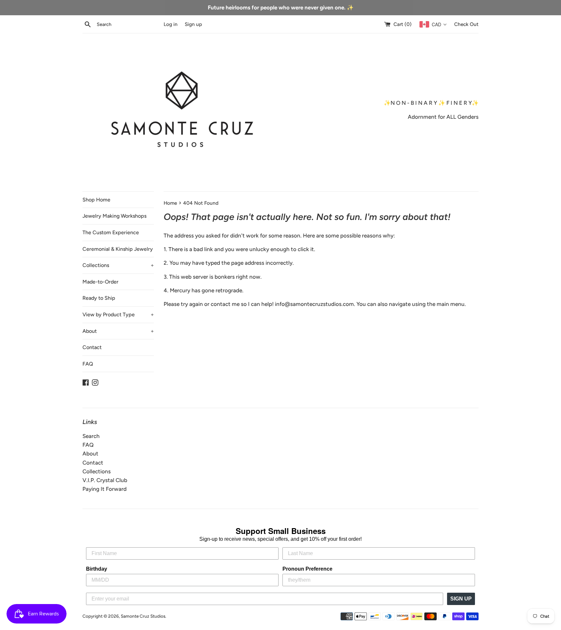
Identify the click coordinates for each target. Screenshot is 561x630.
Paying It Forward (104, 489)
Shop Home (96, 200)
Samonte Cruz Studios (143, 616)
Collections (118, 265)
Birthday (96, 569)
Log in (171, 24)
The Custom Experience (110, 232)
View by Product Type (118, 314)
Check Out (466, 24)
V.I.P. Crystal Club (104, 480)
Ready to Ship (98, 298)
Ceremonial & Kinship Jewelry (117, 249)
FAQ (87, 364)
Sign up (193, 24)
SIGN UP (461, 598)
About (118, 331)
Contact (92, 347)
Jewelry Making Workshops (114, 216)
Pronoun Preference (307, 569)
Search (91, 436)
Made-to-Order (100, 282)
